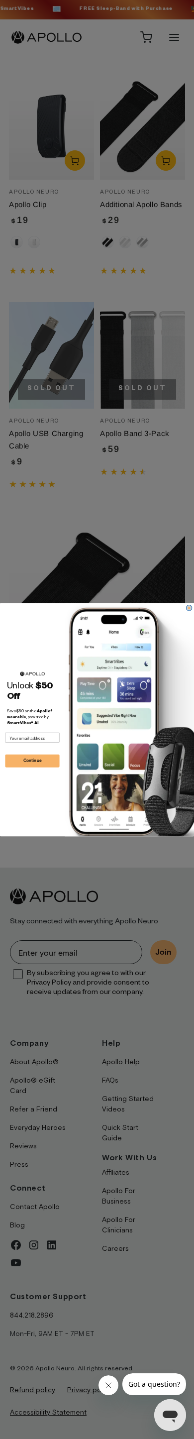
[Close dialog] (189, 607)
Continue (32, 761)
